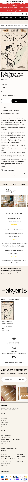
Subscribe (21, 379)
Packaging (4, 450)
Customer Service (5, 463)
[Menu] (2, 14)
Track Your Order (5, 456)
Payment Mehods (5, 441)
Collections (4, 424)
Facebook (22, 459)
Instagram (22, 456)
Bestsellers (4, 418)
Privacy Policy (4, 444)
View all (24, 192)
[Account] (22, 14)
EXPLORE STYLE (17, 17)
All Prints (3, 420)
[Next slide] (25, 201)
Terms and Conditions (6, 435)
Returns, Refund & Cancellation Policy (10, 439)
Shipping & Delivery (6, 437)
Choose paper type (6, 91)
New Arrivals (8, 17)
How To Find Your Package (8, 458)
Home (2, 416)
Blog (2, 427)
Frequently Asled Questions (8, 461)
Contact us (4, 465)
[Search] (5, 14)
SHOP (2, 17)
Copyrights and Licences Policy (9, 448)
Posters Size (4, 446)
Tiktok (21, 461)
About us (3, 433)
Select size (4, 84)
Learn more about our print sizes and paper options (14, 174)
